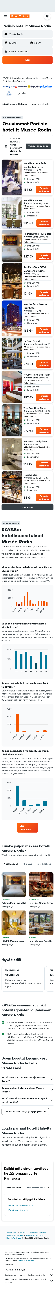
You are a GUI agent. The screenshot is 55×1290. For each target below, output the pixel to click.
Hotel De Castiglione (35, 441)
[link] (27, 828)
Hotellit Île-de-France (35, 1235)
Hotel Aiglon (30, 474)
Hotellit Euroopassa (38, 1232)
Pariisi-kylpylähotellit (18, 1210)
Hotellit (23, 1232)
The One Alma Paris (35, 408)
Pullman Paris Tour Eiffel (37, 233)
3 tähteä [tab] (28, 864)
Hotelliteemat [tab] (13, 1187)
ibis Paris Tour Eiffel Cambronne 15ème (35, 269)
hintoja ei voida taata (26, 1260)
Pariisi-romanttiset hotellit (20, 1205)
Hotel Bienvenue (33, 200)
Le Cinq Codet (32, 341)
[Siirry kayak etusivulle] (19, 16)
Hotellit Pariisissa (13, 1238)
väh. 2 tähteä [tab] (44, 864)
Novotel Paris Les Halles (37, 374)
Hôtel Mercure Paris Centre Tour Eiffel (35, 165)
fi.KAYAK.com (11, 1232)
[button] (5, 16)
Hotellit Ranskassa (15, 1235)
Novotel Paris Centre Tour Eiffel (35, 306)
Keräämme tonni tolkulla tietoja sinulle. (25, 1275)
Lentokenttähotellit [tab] (36, 1187)
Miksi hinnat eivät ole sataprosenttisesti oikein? (25, 1281)
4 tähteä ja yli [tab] (11, 864)
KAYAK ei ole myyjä (15, 1269)
